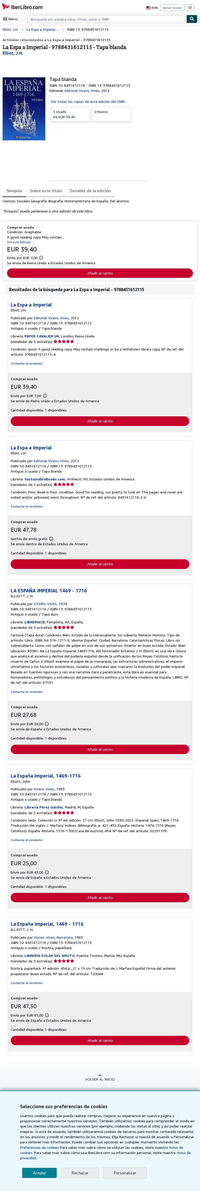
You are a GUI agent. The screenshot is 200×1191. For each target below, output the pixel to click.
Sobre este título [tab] (46, 190)
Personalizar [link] (125, 1172)
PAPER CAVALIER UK (41, 336)
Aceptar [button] (39, 1173)
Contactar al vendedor (27, 363)
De (64, 114)
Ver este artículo (19, 242)
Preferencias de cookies (39, 1147)
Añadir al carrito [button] (100, 273)
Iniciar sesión (172, 8)
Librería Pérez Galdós (43, 807)
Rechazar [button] (80, 1173)
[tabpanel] (98, 206)
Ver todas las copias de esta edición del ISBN (88, 101)
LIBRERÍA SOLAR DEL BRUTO (49, 955)
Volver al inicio (100, 1079)
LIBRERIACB (34, 622)
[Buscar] (192, 19)
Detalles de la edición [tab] (90, 190)
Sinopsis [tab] (14, 190)
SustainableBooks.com (44, 479)
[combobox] (106, 19)
